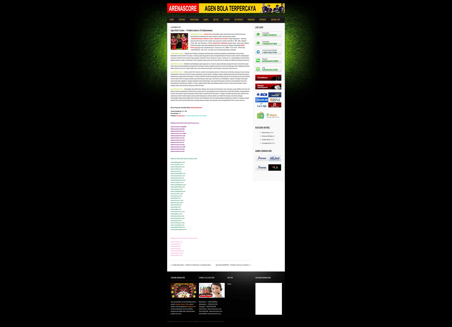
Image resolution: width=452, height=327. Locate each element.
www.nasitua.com (176, 189)
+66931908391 (213, 302)
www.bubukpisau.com (178, 180)
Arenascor (207, 34)
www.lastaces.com (177, 200)
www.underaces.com (178, 211)
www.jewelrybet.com (177, 218)
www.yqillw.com (176, 209)
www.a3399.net (176, 246)
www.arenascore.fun (177, 151)
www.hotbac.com (176, 214)
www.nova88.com (176, 242)
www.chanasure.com (178, 223)
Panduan (251, 19)
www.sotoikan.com (177, 164)
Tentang (182, 19)
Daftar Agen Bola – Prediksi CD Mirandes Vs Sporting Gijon (192, 265)
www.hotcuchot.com (177, 216)
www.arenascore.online (178, 133)
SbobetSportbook (197, 38)
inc (223, 38)
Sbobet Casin (208, 38)
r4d (226, 38)
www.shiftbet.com (177, 255)
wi (222, 43)
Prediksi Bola (266, 140)
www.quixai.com (176, 220)
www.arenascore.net (177, 138)
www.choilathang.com (178, 191)
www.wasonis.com (177, 194)
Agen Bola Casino (196, 34)
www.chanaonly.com (177, 225)
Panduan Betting (267, 136)
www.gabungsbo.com (178, 162)
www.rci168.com (176, 169)
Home (172, 19)
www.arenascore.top (177, 144)
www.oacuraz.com (177, 202)
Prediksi (262, 19)
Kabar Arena (266, 132)
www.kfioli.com (176, 198)
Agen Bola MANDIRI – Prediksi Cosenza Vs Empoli (232, 265)
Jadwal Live (275, 19)
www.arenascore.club (178, 147)
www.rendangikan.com (178, 185)
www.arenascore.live (178, 149)
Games (205, 19)
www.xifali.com (176, 207)
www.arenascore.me (177, 131)
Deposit (227, 19)
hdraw (225, 43)
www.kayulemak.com (178, 176)
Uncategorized (266, 143)
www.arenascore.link (178, 129)
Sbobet (192, 107)
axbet (217, 38)
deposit (215, 43)
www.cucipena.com (177, 182)
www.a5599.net (176, 244)
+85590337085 (213, 304)
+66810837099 (211, 306)
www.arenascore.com (178, 136)
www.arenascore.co (177, 142)
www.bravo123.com (177, 178)
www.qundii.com (176, 205)
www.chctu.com (176, 171)
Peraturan (194, 19)
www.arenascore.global (178, 127)
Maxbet (199, 107)
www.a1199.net (176, 248)
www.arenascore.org (178, 140)
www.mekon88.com (177, 251)
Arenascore (181, 116)
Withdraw (238, 19)
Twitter (229, 284)
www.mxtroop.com (177, 253)
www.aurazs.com (176, 196)
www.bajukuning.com (178, 187)
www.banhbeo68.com (178, 227)
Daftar (216, 19)
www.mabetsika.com (178, 167)
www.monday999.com (178, 173)
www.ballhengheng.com (178, 229)
